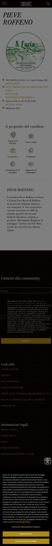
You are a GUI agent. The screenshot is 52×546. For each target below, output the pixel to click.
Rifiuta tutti (26, 534)
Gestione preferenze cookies (26, 527)
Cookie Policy (25, 522)
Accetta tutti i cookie (26, 541)
